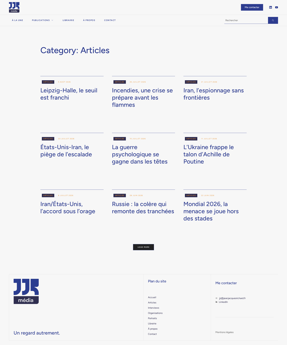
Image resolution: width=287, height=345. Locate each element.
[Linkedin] (270, 7)
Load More (143, 247)
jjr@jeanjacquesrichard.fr (232, 298)
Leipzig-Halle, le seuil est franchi (68, 94)
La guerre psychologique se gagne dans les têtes (140, 154)
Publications (41, 20)
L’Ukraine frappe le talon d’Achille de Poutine (208, 154)
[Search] (273, 20)
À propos (89, 20)
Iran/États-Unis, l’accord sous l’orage (67, 207)
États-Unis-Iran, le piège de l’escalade (66, 150)
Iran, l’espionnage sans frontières (213, 94)
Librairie (68, 20)
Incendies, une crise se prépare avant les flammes (142, 97)
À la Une (17, 20)
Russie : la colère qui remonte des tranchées (143, 207)
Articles (48, 82)
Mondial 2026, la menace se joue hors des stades (211, 211)
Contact (110, 20)
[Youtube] (276, 7)
